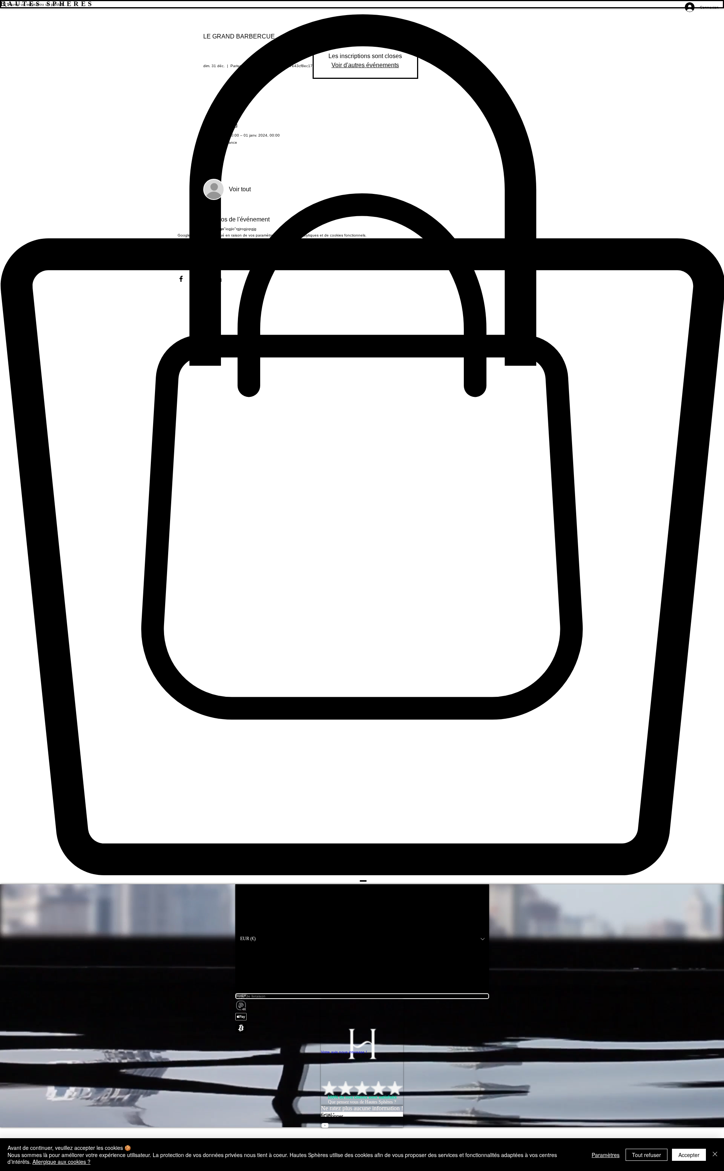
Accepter (688, 1155)
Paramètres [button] (606, 1155)
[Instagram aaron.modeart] (362, 1134)
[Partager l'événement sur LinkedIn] (218, 279)
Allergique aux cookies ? (61, 1161)
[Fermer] (714, 1154)
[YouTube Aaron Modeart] (362, 1125)
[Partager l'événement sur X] (199, 279)
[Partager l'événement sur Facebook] (181, 279)
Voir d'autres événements (365, 65)
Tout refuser (646, 1155)
